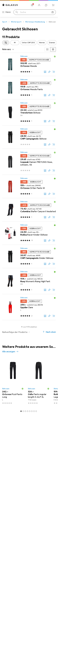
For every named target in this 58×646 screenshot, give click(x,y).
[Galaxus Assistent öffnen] (46, 5)
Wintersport (16, 22)
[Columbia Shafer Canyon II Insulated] (29, 209)
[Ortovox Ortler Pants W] (29, 186)
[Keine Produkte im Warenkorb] (53, 5)
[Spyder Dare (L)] (29, 307)
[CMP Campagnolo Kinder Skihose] (29, 256)
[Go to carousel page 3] (25, 411)
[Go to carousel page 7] (34, 411)
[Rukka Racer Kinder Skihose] (29, 233)
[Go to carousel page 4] (27, 411)
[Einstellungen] (32, 5)
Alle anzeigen (8, 351)
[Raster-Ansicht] (47, 49)
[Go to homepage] (10, 5)
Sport (4, 22)
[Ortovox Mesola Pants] (29, 87)
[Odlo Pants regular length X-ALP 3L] (39, 382)
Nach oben (51, 332)
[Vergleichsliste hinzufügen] (45, 72)
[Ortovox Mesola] (29, 64)
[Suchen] (16, 12)
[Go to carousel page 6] (32, 411)
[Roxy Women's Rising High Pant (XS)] (29, 281)
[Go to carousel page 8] (36, 411)
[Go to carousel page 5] (29, 411)
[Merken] (49, 72)
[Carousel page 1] (21, 411)
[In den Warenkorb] (54, 72)
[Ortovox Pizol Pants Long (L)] (13, 382)
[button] (55, 56)
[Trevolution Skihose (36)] (29, 112)
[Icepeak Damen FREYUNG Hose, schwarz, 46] (29, 162)
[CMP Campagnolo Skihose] (29, 137)
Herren (42, 43)
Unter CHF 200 (28, 43)
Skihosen (24, 56)
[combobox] (5, 42)
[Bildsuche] (52, 12)
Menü (8, 12)
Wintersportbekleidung (35, 22)
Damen (52, 43)
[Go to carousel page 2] (23, 411)
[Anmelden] (39, 5)
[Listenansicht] (53, 49)
